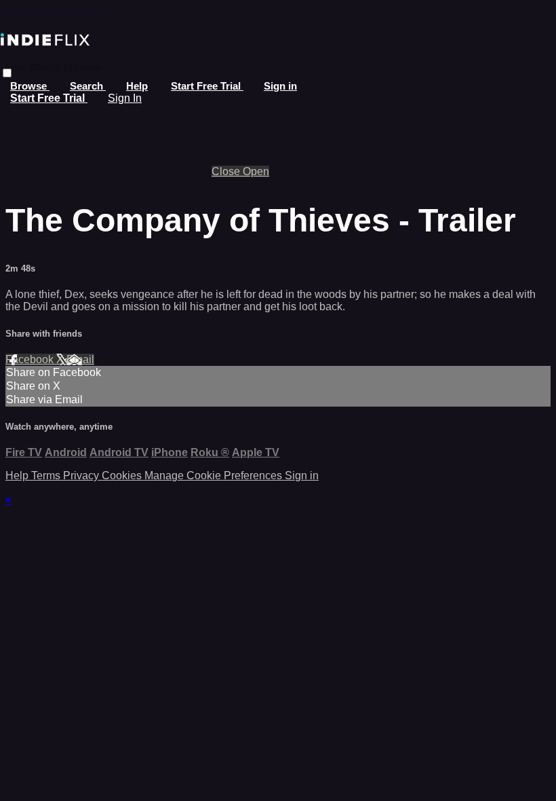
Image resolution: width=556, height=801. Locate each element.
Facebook (30, 359)
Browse (29, 86)
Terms (47, 475)
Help (137, 86)
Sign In (125, 98)
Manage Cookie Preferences (214, 475)
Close (227, 171)
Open (256, 171)
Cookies (123, 475)
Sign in (280, 86)
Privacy (82, 475)
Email (80, 359)
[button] (7, 73)
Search (88, 86)
